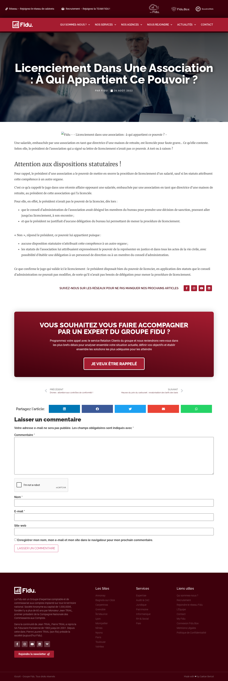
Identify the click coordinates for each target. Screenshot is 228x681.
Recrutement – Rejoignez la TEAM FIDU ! (88, 8)
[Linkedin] (209, 288)
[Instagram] (194, 288)
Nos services (104, 24)
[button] (64, 409)
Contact (207, 24)
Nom (18, 497)
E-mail (19, 511)
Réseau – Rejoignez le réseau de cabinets (31, 8)
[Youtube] (201, 288)
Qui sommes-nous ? (73, 24)
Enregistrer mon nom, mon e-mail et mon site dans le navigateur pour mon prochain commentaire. (85, 540)
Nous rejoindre (158, 24)
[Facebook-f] (187, 288)
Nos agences (130, 24)
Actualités (185, 24)
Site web (20, 525)
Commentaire (24, 435)
